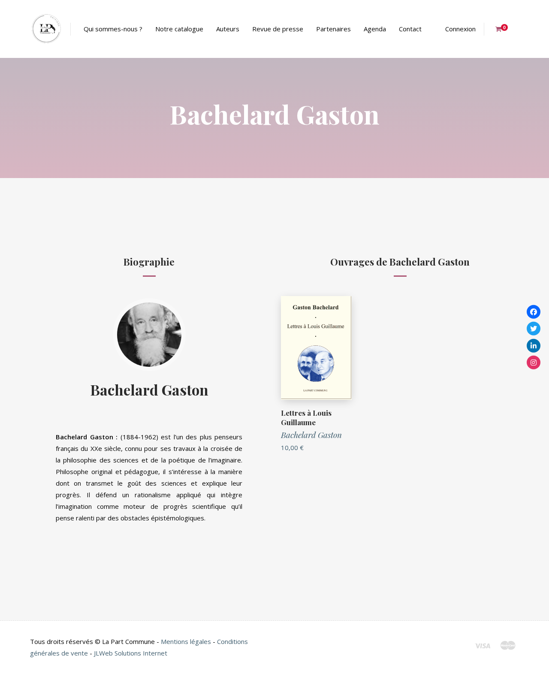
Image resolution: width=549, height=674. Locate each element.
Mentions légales (186, 641)
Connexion (460, 28)
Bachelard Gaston (149, 389)
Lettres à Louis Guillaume (306, 417)
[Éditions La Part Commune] (46, 29)
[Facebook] (533, 311)
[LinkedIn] (533, 345)
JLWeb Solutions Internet (130, 653)
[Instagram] (533, 362)
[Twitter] (533, 328)
